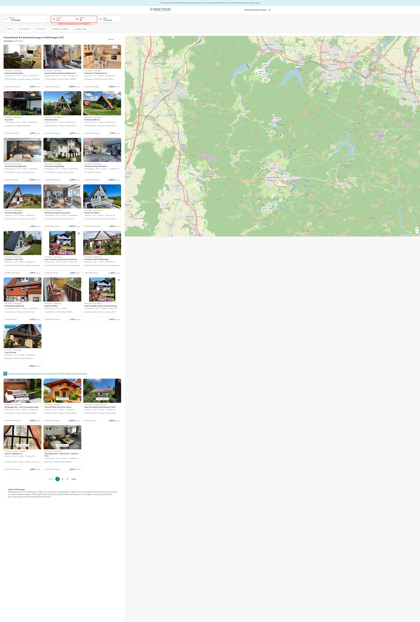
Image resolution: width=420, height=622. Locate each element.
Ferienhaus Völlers (91, 213)
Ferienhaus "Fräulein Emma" (96, 73)
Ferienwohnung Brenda (14, 306)
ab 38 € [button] (265, 74)
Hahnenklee (64, 492)
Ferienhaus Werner (92, 119)
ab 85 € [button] (287, 174)
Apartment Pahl (51, 306)
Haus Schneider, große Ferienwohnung (61, 259)
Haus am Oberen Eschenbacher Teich (100, 407)
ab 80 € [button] (265, 208)
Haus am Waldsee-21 (13, 453)
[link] (255, 10)
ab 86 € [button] (272, 132)
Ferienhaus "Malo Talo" (14, 259)
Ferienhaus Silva (51, 119)
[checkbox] (81, 28)
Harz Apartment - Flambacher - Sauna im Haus (62, 454)
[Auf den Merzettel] (39, 47)
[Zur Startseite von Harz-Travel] (160, 10)
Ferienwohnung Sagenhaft (15, 166)
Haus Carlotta (10, 352)
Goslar (34, 492)
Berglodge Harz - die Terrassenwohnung (21, 407)
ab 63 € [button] (260, 73)
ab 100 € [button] (277, 119)
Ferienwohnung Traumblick (95, 166)
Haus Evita (9, 119)
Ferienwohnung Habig (14, 73)
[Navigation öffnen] (269, 10)
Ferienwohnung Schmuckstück (57, 213)
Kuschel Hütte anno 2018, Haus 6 (58, 407)
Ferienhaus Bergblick (13, 213)
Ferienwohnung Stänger (54, 166)
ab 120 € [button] (266, 79)
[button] (109, 19)
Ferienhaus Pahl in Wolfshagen (96, 259)
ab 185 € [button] (261, 71)
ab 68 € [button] (265, 64)
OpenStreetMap (407, 235)
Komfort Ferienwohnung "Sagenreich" (60, 73)
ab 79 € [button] (266, 81)
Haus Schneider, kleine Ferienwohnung (100, 306)
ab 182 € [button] (279, 168)
